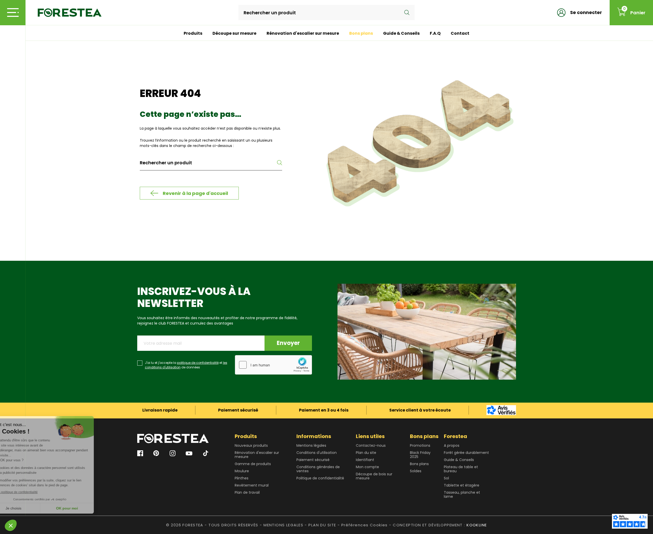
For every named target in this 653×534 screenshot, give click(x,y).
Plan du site (366, 453)
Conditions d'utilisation (316, 453)
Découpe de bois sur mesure (374, 476)
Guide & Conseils (401, 33)
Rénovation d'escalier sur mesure (303, 33)
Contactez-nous (371, 445)
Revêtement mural (252, 485)
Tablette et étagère (461, 485)
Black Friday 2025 (420, 455)
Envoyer (288, 343)
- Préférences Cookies (362, 525)
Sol (446, 478)
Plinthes (241, 478)
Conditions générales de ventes (318, 469)
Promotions (420, 445)
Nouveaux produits (251, 445)
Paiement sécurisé (313, 460)
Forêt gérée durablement (466, 453)
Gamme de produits (253, 464)
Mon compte (367, 467)
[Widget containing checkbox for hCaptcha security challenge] (273, 365)
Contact (460, 33)
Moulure (242, 471)
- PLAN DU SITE (320, 525)
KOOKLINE (477, 525)
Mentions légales (311, 445)
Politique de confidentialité (320, 478)
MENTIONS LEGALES (283, 525)
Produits (193, 33)
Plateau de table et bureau (461, 469)
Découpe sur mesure (234, 33)
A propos (451, 445)
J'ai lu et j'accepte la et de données (186, 365)
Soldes (415, 471)
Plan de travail (247, 492)
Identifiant (365, 460)
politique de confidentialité (198, 363)
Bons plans (361, 33)
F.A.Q (435, 33)
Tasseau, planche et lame (462, 494)
